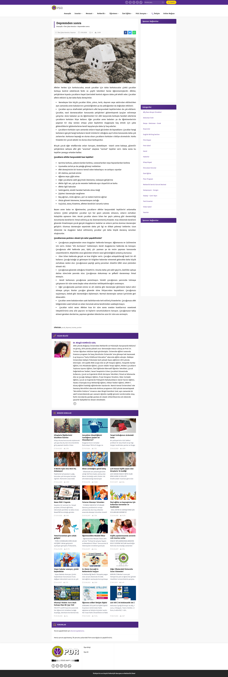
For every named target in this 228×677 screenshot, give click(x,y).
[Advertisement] (158, 62)
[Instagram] (133, 2)
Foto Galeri (147, 145)
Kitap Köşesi (147, 162)
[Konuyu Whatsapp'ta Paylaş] (134, 32)
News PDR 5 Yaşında (62, 502)
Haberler (146, 157)
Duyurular (146, 129)
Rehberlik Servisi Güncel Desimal (154, 184)
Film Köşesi (147, 140)
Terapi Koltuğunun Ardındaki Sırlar (122, 436)
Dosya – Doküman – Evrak (152, 123)
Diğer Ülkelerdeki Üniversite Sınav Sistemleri (121, 570)
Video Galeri (147, 207)
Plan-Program (148, 179)
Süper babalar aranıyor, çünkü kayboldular (66, 570)
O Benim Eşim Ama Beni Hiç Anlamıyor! (65, 470)
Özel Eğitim (147, 173)
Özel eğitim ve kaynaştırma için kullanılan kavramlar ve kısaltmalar (122, 504)
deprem (68, 327)
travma (74, 327)
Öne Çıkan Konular (70, 26)
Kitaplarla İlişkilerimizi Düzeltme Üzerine (63, 436)
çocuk (63, 327)
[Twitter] (130, 2)
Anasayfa (59, 26)
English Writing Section (151, 134)
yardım (79, 327)
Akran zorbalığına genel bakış (94, 469)
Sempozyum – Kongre (150, 190)
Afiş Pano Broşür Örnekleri (152, 112)
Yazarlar (73, 32)
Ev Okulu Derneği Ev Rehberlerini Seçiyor (90, 570)
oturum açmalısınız (77, 631)
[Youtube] (137, 2)
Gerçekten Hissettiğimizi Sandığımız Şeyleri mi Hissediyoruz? (92, 437)
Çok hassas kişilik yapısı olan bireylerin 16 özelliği (122, 470)
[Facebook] (126, 2)
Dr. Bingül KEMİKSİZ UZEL (84, 343)
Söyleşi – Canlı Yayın (150, 196)
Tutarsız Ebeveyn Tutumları (93, 502)
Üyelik (172, 2)
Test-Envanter (148, 201)
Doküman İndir (148, 118)
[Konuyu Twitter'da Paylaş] (130, 32)
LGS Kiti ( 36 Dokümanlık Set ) (122, 603)
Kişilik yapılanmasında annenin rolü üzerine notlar (122, 537)
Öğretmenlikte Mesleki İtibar (93, 536)
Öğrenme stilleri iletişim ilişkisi (94, 603)
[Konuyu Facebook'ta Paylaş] (125, 32)
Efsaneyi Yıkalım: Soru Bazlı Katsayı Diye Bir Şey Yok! (65, 604)
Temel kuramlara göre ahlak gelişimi (65, 537)
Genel (145, 151)
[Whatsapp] (141, 2)
